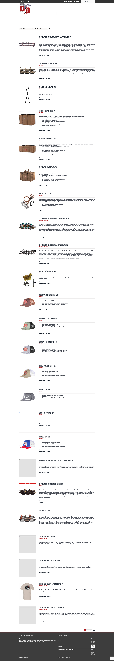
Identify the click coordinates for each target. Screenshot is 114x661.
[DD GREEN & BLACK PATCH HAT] (27, 326)
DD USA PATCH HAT (45, 437)
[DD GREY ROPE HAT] (27, 397)
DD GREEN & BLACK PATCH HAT (48, 318)
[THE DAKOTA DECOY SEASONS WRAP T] (27, 568)
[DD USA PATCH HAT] (27, 444)
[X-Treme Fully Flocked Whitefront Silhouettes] (27, 45)
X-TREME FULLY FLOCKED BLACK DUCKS (51, 484)
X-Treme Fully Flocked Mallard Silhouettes (54, 218)
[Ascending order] (32, 29)
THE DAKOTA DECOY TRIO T (47, 537)
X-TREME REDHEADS (45, 510)
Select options (43, 55)
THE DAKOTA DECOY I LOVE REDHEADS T (51, 584)
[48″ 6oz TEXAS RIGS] (27, 201)
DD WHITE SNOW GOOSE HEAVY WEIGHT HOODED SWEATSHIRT (57, 460)
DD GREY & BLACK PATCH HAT (48, 342)
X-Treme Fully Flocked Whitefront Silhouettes (55, 37)
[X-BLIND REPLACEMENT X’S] (27, 95)
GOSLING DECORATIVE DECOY (47, 271)
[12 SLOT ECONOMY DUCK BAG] (27, 146)
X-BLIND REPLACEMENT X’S (47, 87)
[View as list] (49, 29)
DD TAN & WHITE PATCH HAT (47, 366)
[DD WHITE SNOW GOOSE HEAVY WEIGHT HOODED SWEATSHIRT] (27, 468)
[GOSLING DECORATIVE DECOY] (27, 279)
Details (49, 55)
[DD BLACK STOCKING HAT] (27, 421)
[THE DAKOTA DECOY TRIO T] (27, 544)
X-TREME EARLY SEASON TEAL (48, 63)
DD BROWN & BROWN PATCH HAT (49, 295)
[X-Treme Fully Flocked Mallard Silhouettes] (27, 226)
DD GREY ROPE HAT (44, 389)
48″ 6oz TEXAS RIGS (45, 193)
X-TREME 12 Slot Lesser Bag (48, 167)
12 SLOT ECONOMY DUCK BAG (47, 138)
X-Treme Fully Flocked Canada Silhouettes (53, 245)
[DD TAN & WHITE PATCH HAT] (27, 373)
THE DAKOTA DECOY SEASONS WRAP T (50, 560)
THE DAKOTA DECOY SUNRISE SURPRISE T (51, 608)
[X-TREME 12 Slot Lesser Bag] (27, 175)
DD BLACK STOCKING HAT (46, 413)
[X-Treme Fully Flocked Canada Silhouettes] (27, 252)
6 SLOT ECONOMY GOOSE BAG (47, 111)
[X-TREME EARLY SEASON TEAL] (27, 71)
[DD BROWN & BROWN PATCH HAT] (27, 302)
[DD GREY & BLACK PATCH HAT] (27, 350)
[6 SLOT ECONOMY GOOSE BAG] (27, 118)
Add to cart (42, 78)
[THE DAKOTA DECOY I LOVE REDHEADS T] (27, 591)
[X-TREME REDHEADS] (27, 518)
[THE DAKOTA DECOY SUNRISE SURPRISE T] (27, 615)
